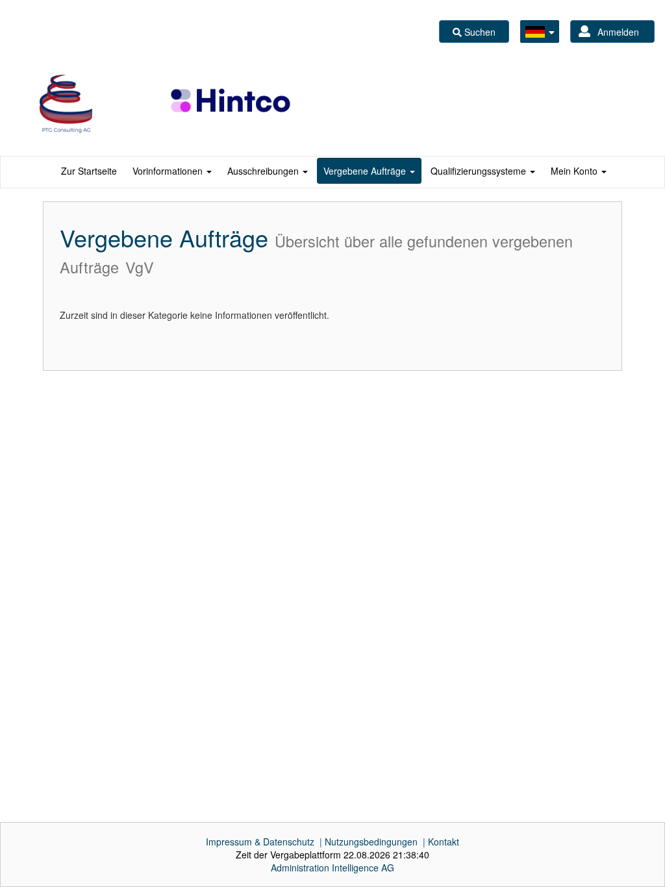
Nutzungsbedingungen (371, 841)
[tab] (89, 171)
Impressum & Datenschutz (260, 841)
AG (332, 867)
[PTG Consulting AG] (66, 104)
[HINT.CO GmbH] (231, 104)
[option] (66, 104)
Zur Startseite (89, 170)
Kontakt (443, 841)
